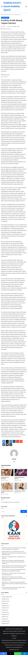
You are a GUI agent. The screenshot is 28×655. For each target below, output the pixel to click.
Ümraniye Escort (6, 621)
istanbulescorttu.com (14, 649)
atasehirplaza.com (18, 647)
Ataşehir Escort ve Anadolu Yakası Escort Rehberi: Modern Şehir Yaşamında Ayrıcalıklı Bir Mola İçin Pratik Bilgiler (14, 584)
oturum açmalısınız (15, 502)
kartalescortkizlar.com (9, 645)
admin (4, 26)
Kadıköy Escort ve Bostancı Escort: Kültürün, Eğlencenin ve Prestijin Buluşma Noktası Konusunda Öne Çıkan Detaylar (14, 578)
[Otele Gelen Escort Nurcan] (21, 472)
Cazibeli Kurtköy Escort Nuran (7, 491)
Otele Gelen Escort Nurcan (19, 478)
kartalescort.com (12, 640)
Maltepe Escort (5, 614)
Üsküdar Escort (5, 623)
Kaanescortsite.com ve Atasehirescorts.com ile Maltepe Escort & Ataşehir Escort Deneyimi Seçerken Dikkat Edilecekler (14, 553)
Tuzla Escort (5, 618)
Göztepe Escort (5, 605)
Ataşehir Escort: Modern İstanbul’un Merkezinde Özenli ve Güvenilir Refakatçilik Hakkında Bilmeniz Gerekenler (13, 562)
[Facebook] (3, 441)
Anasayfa (4, 14)
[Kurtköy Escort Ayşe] (21, 486)
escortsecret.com (22, 642)
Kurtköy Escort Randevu (5, 478)
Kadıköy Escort (5, 607)
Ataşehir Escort (5, 598)
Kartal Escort (5, 610)
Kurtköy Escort (17, 14)
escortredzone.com (19, 645)
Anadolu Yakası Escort (7, 596)
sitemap (14, 638)
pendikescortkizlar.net (22, 640)
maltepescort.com (10, 647)
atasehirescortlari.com (7, 642)
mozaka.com (15, 642)
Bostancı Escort (5, 601)
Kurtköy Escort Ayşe (20, 491)
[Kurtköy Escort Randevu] (7, 472)
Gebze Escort (5, 603)
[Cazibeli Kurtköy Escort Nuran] (7, 486)
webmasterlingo (5, 640)
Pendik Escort (10, 14)
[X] (7, 441)
